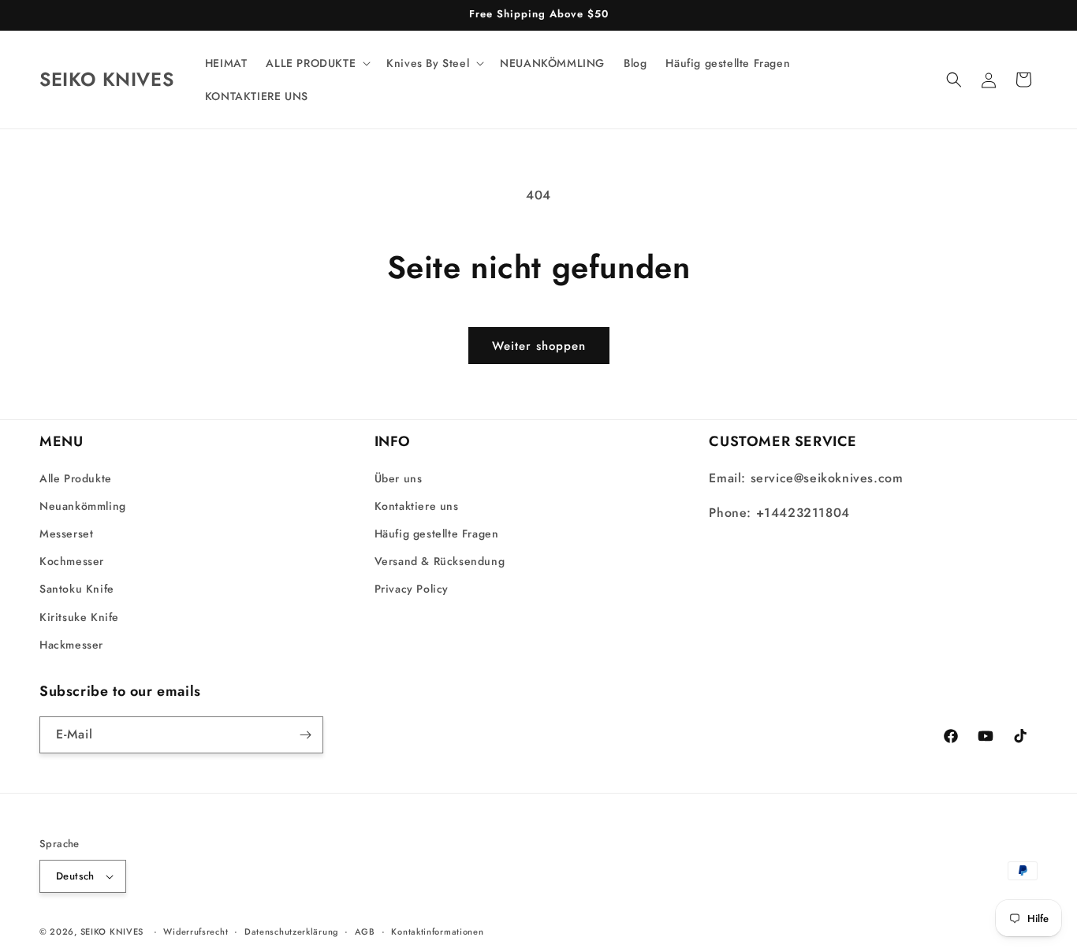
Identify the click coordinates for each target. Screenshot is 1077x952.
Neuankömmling (82, 506)
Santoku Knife (76, 589)
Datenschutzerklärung (291, 931)
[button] (316, 63)
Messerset (66, 533)
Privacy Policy (412, 589)
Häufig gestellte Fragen (437, 533)
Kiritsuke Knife (79, 617)
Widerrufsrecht (195, 931)
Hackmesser (71, 645)
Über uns (399, 478)
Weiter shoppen (539, 346)
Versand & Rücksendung (440, 561)
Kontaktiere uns (417, 506)
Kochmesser (71, 561)
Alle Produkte (75, 478)
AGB (365, 931)
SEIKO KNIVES (111, 931)
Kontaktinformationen (437, 931)
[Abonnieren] (305, 734)
